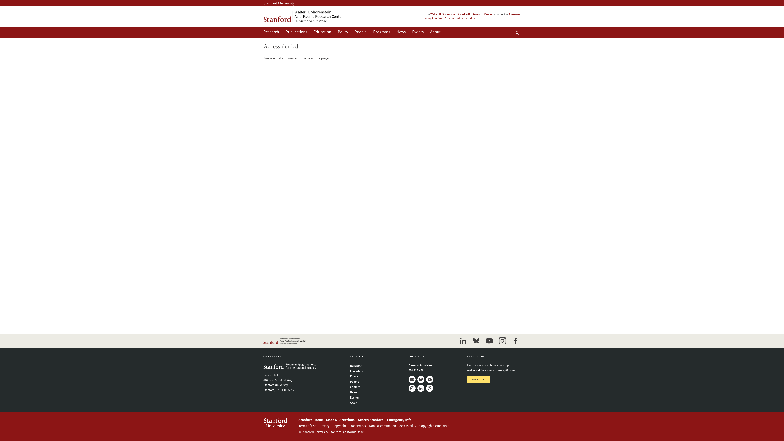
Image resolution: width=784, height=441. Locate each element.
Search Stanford (371, 419)
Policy (343, 31)
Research (271, 31)
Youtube (429, 379)
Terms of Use (307, 426)
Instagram (412, 388)
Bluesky (420, 379)
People (361, 31)
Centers (355, 387)
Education (322, 31)
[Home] (303, 16)
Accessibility (407, 426)
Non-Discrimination (382, 426)
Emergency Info (399, 419)
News (401, 31)
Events (418, 31)
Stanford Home (310, 419)
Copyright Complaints (434, 426)
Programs (381, 31)
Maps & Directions (340, 419)
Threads (429, 388)
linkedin (463, 340)
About (435, 31)
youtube (489, 340)
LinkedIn (420, 388)
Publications (296, 31)
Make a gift (479, 379)
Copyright (339, 426)
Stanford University (279, 3)
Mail (412, 379)
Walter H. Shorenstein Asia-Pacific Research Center (461, 14)
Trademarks (357, 426)
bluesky (476, 340)
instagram (502, 340)
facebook (515, 340)
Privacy (324, 426)
